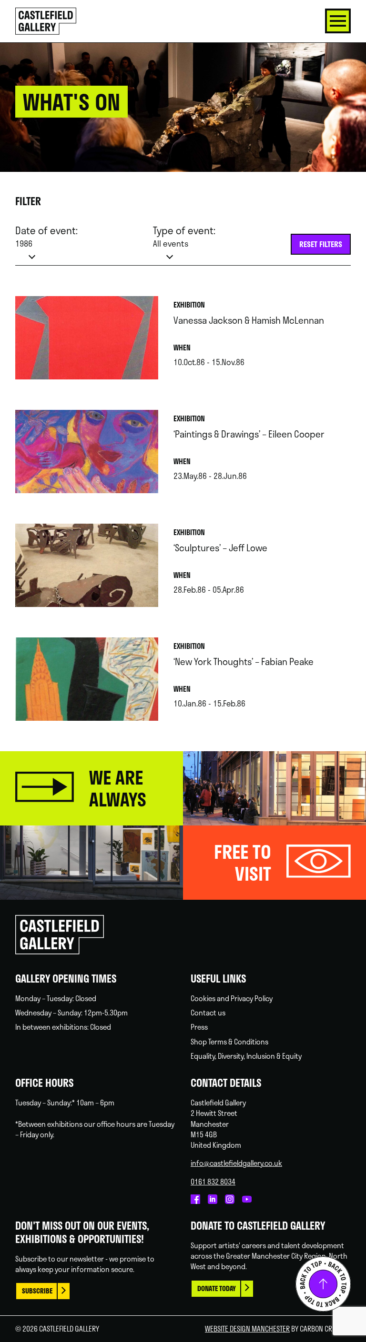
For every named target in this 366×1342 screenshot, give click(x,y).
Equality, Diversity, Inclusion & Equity (246, 1056)
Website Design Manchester (247, 1328)
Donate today (216, 1288)
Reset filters (320, 244)
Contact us (208, 1012)
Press (199, 1027)
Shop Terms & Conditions (229, 1041)
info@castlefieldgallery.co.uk (236, 1163)
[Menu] (338, 20)
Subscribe (37, 1291)
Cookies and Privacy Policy (232, 998)
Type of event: (184, 236)
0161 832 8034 (213, 1181)
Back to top (323, 1284)
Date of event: (46, 236)
